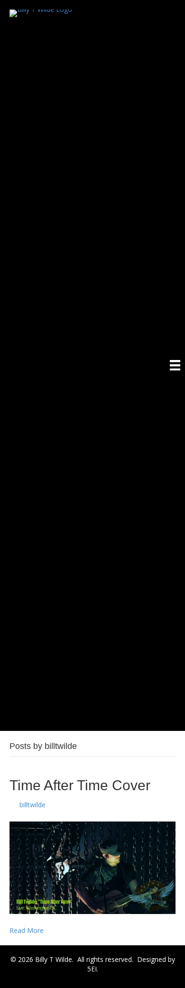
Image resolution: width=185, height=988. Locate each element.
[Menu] (175, 365)
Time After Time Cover (79, 785)
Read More (26, 930)
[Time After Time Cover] (92, 867)
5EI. (92, 968)
